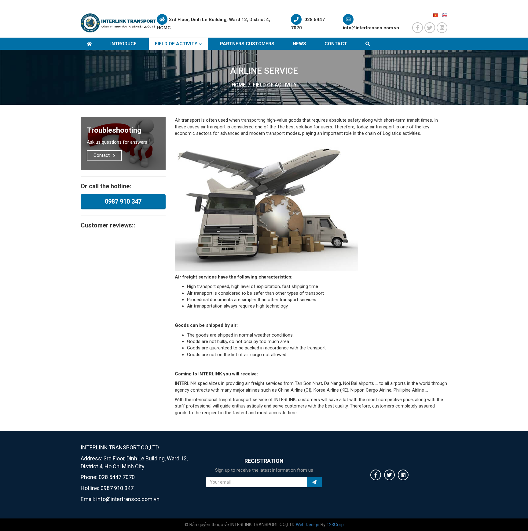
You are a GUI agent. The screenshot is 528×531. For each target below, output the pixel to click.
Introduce (123, 43)
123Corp (335, 524)
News (299, 43)
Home (239, 85)
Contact (335, 43)
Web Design (307, 524)
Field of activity (176, 43)
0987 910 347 (123, 201)
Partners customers (247, 43)
